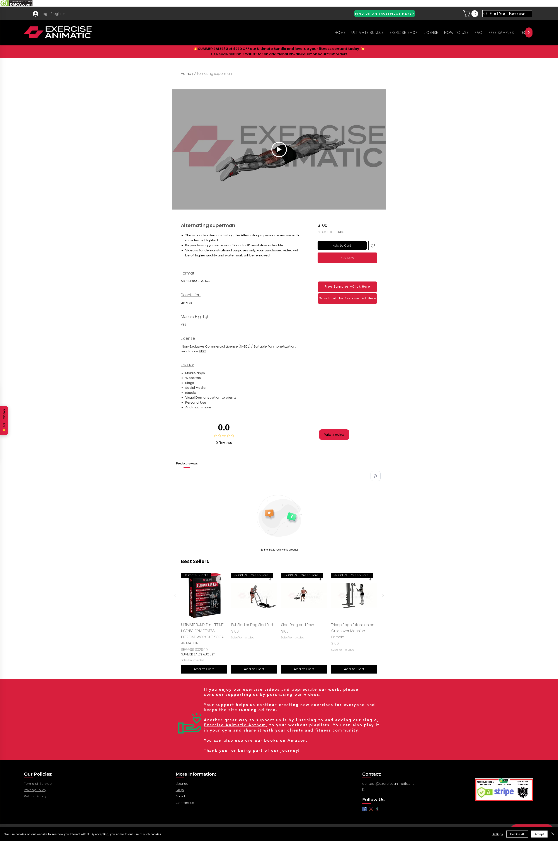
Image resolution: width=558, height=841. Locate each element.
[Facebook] (364, 809)
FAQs (180, 790)
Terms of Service (38, 783)
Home (186, 73)
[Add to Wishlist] (372, 245)
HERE (202, 351)
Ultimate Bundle (271, 48)
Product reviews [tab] (187, 463)
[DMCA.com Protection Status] (16, 6)
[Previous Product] (174, 595)
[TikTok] (377, 809)
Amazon (297, 740)
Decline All (517, 834)
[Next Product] (383, 595)
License (182, 783)
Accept (539, 834)
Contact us (185, 802)
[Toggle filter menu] (376, 476)
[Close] (552, 834)
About (180, 796)
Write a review (334, 434)
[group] (279, 623)
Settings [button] (497, 834)
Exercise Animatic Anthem (235, 724)
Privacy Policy (35, 790)
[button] (471, 13)
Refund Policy (35, 796)
